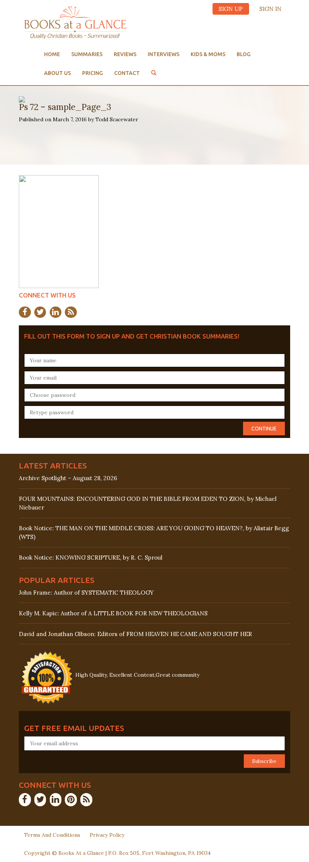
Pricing (92, 73)
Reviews (125, 54)
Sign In (270, 8)
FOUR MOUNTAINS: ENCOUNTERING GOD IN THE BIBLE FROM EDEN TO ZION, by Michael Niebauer (148, 503)
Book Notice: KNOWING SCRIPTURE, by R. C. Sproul (90, 557)
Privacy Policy (107, 834)
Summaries (86, 54)
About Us (57, 73)
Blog (244, 54)
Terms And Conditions (52, 834)
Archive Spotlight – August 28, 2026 (68, 478)
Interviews (163, 54)
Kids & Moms (208, 54)
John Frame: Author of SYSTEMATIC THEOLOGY (86, 592)
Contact (127, 73)
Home (52, 54)
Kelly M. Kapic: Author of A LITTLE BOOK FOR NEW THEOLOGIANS (113, 613)
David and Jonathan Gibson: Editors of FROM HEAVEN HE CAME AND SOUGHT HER (135, 634)
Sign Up (231, 8)
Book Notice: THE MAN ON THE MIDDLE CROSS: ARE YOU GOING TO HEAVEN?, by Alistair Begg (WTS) (154, 532)
